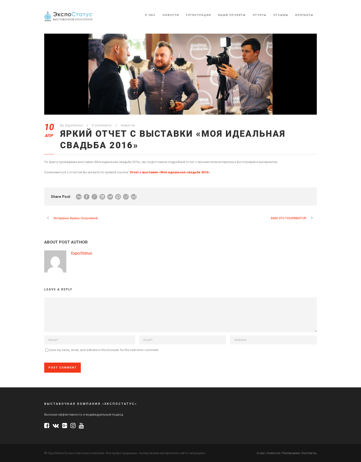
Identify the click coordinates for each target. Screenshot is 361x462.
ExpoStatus (74, 125)
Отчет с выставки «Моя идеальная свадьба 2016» (170, 172)
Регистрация (198, 15)
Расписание (291, 453)
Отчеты (259, 15)
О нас (150, 15)
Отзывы (280, 15)
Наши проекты (232, 15)
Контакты (304, 15)
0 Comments (102, 125)
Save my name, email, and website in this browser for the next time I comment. (104, 350)
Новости (171, 15)
